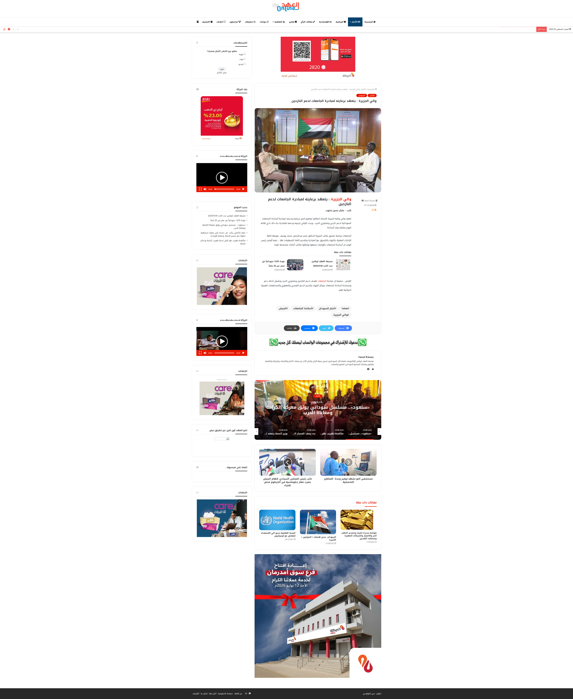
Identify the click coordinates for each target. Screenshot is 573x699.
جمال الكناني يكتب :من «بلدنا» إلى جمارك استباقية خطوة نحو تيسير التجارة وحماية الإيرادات (223, 234)
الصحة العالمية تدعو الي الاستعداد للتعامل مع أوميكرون (278, 534)
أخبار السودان (327, 308)
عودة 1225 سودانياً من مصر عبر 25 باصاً (519, 28)
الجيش (282, 308)
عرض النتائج (222, 72)
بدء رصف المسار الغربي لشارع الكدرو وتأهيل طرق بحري (316, 410)
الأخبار (355, 22)
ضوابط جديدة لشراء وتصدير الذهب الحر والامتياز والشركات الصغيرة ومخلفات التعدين (359, 536)
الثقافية (278, 22)
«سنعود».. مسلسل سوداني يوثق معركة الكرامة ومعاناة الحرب (224, 226)
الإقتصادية (324, 22)
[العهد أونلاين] (286, 7)
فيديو (241, 64)
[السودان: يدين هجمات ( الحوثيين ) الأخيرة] (318, 522)
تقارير (292, 22)
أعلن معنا (213, 693)
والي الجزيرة (341, 199)
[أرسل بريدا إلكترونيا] (363, 201)
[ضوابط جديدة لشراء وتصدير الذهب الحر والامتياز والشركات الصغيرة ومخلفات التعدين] (359, 520)
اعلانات (220, 22)
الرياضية (340, 22)
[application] (221, 177)
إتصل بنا (204, 693)
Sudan (345, 308)
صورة (241, 54)
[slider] (224, 189)
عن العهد (238, 693)
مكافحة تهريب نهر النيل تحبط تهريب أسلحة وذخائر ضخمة (223, 242)
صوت (241, 59)
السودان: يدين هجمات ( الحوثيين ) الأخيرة (318, 538)
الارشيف (206, 22)
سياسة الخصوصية (225, 693)
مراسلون (233, 22)
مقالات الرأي (307, 22)
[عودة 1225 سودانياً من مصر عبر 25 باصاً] (295, 264)
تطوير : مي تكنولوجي (372, 693)
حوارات (263, 22)
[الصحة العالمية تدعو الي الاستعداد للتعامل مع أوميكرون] (277, 520)
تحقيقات (249, 22)
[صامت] (205, 189)
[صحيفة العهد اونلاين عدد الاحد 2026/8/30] (343, 264)
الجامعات (322, 281)
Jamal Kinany (369, 201)
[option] (316, 410)
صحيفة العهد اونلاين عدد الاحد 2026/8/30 (227, 216)
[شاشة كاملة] (200, 189)
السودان (362, 95)
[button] (222, 178)
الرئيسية (369, 22)
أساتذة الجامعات (302, 308)
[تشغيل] (243, 189)
